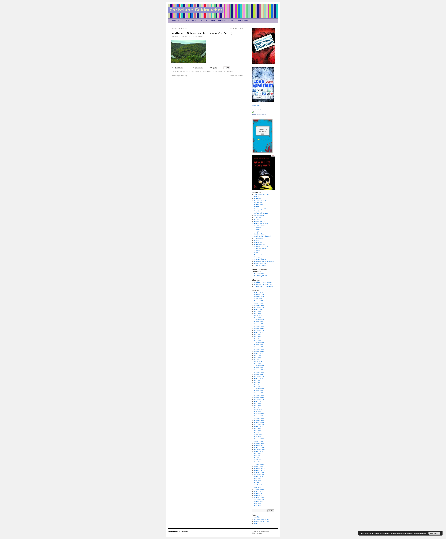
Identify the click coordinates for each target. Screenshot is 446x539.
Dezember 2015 (259, 418)
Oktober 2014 (259, 447)
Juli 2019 (257, 334)
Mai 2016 (257, 408)
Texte (256, 253)
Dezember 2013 (259, 468)
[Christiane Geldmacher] (253, 112)
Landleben (257, 228)
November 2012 (259, 495)
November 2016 (259, 395)
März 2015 (257, 437)
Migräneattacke (259, 234)
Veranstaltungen (260, 259)
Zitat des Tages (260, 265)
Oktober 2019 (259, 328)
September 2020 (259, 307)
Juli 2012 (257, 504)
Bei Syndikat (259, 274)
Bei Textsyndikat (260, 276)
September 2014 (259, 449)
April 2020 (258, 315)
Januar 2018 (258, 368)
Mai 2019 (257, 339)
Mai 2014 (257, 458)
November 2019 (259, 326)
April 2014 (258, 460)
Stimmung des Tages (261, 246)
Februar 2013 (259, 489)
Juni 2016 (257, 405)
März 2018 (257, 364)
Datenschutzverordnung (238, 20)
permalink (229, 72)
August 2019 (258, 332)
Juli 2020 (257, 311)
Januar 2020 (258, 322)
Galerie (204, 20)
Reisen (256, 240)
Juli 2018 (257, 355)
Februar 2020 (259, 320)
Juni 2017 (257, 382)
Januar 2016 (258, 416)
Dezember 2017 (259, 370)
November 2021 (259, 297)
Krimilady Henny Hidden (263, 282)
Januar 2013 (258, 491)
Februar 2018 (259, 366)
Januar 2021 (258, 303)
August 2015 (258, 426)
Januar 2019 (258, 345)
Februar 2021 (259, 301)
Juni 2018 (257, 357)
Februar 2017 (259, 389)
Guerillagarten (259, 221)
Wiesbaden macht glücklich (264, 261)
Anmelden (257, 517)
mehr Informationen (420, 533)
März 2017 (257, 387)
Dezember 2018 (259, 347)
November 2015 (259, 420)
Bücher (212, 20)
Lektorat (257, 230)
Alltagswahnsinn (260, 200)
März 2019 (257, 341)
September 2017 (259, 376)
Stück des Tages (260, 249)
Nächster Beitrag (237, 29)
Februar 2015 (259, 439)
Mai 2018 (257, 359)
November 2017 (259, 372)
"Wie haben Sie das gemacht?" (202, 72)
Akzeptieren (434, 533)
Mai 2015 (257, 433)
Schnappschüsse (259, 244)
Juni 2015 (257, 431)
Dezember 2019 (259, 324)
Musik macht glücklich (262, 236)
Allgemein (257, 198)
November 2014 (259, 445)
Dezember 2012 (259, 493)
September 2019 (259, 330)
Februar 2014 (259, 464)
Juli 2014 (257, 454)
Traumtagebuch (259, 255)
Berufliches (258, 205)
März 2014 (257, 462)
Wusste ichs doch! (261, 263)
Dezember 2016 (259, 393)
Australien (258, 203)
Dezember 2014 (259, 443)
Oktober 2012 (259, 497)
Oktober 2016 (259, 397)
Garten (256, 219)
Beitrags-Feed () (261, 519)
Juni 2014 (257, 456)
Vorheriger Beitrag (179, 29)
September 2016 (259, 399)
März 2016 (257, 412)
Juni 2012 (257, 506)
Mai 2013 (257, 483)
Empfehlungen (259, 215)
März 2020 (257, 318)
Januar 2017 (258, 391)
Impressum (221, 20)
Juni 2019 (257, 336)
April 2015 (258, 435)
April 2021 (258, 299)
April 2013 (258, 485)
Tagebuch (257, 251)
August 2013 (258, 477)
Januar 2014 (258, 466)
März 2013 (257, 487)
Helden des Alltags (261, 223)
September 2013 (259, 474)
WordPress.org (259, 523)
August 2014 (258, 451)
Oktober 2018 (259, 351)
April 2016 (258, 410)
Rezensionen (258, 242)
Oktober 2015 (259, 422)
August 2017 (258, 378)
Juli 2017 (257, 380)
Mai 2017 (257, 385)
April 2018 (258, 362)
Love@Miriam (258, 232)
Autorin (195, 20)
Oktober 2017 (259, 374)
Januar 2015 (258, 441)
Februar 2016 (259, 414)
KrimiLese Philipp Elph (263, 284)
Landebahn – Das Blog (180, 20)
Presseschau (258, 238)
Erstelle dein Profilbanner (259, 114)
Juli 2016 (257, 403)
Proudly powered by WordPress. (261, 532)
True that (257, 257)
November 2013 (259, 470)
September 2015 (259, 424)
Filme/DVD (257, 217)
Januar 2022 (258, 292)
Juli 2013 (257, 479)
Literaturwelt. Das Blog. (263, 286)
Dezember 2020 (259, 305)
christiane (199, 36)
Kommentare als (261, 521)
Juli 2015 (257, 428)
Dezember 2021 (259, 295)
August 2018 (258, 353)
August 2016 (258, 401)
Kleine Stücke (259, 226)
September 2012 (259, 500)
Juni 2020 (257, 313)
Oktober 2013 (259, 472)
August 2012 (258, 502)
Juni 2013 (257, 481)
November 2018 (259, 349)
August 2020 (258, 309)
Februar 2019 (259, 343)
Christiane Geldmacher (258, 109)
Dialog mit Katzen (261, 213)
